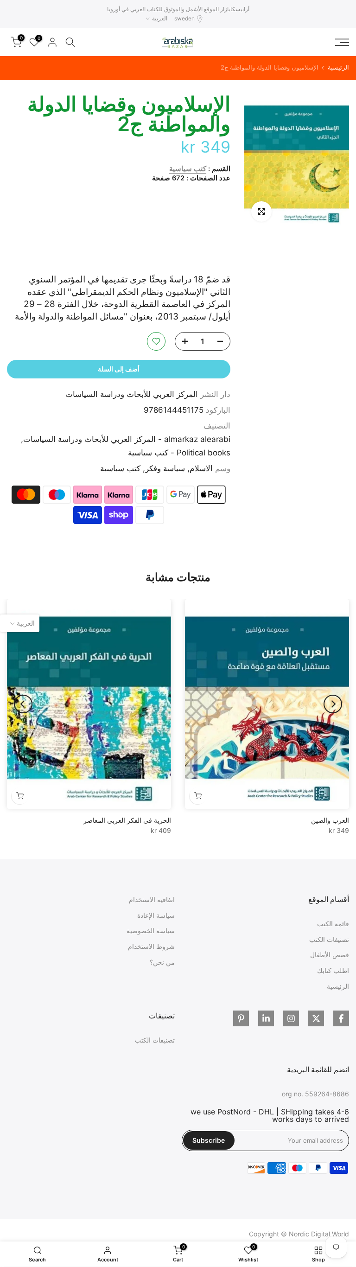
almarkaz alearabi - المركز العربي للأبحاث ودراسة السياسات (126, 439)
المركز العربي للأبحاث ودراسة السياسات (131, 394)
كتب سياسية (187, 169)
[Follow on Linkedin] (266, 1018)
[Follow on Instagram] (291, 1018)
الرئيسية (338, 67)
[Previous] (333, 704)
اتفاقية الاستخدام (152, 899)
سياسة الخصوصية (151, 930)
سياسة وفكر (165, 468)
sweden (184, 18)
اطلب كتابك (333, 970)
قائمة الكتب (333, 924)
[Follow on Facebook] (341, 1018)
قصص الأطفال (329, 955)
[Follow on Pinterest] (241, 1018)
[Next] (23, 704)
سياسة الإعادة (156, 915)
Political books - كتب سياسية (179, 452)
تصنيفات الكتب (329, 939)
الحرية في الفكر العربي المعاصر (127, 820)
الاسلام (201, 468)
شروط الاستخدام (151, 946)
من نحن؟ (162, 962)
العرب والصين (330, 820)
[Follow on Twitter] (316, 1018)
